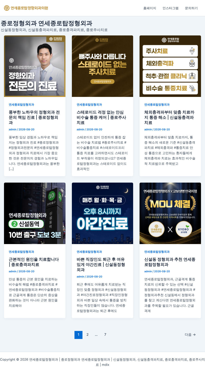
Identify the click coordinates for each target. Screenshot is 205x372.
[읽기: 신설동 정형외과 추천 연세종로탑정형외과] (170, 213)
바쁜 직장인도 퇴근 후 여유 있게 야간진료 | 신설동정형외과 (101, 264)
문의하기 (191, 8)
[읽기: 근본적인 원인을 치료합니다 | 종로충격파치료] (34, 213)
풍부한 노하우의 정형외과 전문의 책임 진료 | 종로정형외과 (34, 117)
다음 (190, 334)
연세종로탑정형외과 (21, 104)
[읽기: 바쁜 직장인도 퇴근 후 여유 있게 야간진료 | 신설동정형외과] (102, 213)
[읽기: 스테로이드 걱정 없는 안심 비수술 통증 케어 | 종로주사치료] (102, 66)
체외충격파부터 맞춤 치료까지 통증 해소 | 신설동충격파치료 (169, 117)
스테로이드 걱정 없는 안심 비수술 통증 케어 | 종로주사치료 (101, 117)
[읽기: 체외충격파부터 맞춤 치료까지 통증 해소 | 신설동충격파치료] (170, 66)
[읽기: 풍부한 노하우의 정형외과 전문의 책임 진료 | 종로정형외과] (34, 66)
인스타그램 (171, 8)
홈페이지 (149, 8)
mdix (105, 365)
